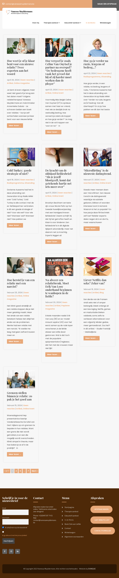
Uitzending (106, 76)
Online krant (58, 93)
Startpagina (69, 507)
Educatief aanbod (71, 23)
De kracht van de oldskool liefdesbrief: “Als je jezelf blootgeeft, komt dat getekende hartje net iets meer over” (58, 178)
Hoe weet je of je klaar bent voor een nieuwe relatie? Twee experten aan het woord (21, 67)
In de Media (90, 23)
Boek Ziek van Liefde (73, 524)
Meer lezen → (15, 125)
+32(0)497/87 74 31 (46, 515)
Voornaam (5, 517)
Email (4, 508)
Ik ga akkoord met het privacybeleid (14, 535)
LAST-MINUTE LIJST (101, 520)
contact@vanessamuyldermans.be (19, 4)
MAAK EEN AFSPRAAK (107, 4)
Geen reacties (27, 80)
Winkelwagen (105, 23)
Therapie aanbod (51, 23)
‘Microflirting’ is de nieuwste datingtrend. (97, 171)
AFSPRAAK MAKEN (101, 509)
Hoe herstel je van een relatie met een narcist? (21, 283)
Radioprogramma (92, 76)
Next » (34, 471)
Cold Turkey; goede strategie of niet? (19, 171)
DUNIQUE (92, 569)
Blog (102, 292)
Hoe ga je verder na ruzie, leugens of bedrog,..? (96, 64)
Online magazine (22, 83)
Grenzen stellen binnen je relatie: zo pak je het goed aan (19, 396)
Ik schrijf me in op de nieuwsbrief (16, 527)
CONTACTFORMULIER (102, 531)
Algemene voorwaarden (74, 536)
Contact (68, 528)
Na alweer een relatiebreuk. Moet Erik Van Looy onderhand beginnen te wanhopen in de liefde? (58, 288)
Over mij (35, 23)
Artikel (10, 83)
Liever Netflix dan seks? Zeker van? (95, 281)
